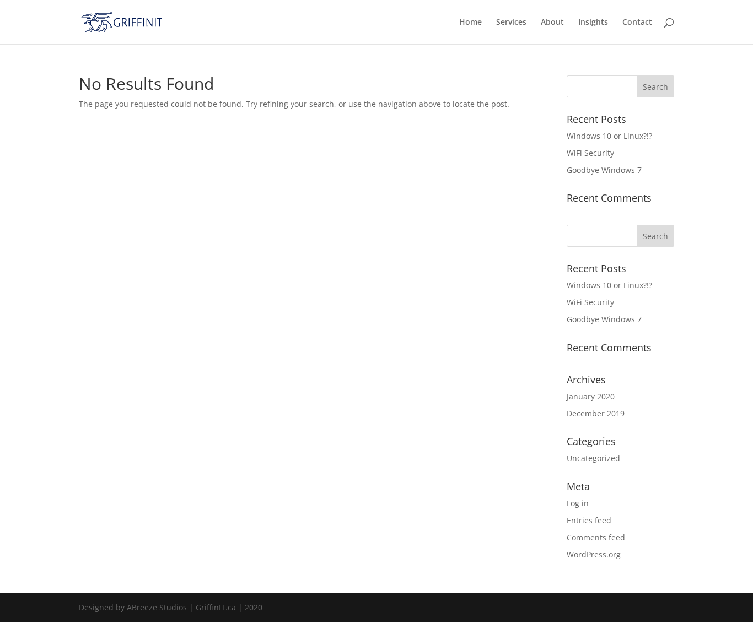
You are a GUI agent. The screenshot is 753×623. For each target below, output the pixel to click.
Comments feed (596, 537)
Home (470, 22)
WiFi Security (590, 153)
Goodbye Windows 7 (604, 170)
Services (511, 22)
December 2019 (596, 413)
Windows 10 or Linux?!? (609, 136)
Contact (637, 22)
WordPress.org (594, 554)
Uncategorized (593, 458)
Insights (593, 22)
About (552, 22)
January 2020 (591, 396)
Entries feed (589, 520)
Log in (578, 503)
